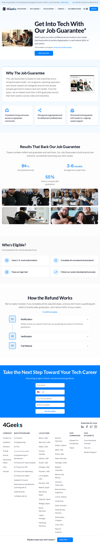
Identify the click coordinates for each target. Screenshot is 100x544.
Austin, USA (43, 463)
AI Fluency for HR (20, 467)
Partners (6, 447)
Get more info (44, 53)
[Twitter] (91, 426)
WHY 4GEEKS (34, 9)
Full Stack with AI (20, 496)
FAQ (4, 467)
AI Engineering (19, 442)
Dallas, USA (43, 447)
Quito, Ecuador (61, 505)
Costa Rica (59, 501)
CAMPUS (61, 9)
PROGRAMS (21, 9)
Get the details (50, 411)
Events (5, 455)
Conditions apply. (50, 312)
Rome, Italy (59, 454)
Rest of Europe (60, 458)
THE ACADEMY (48, 9)
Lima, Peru (59, 525)
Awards (6, 471)
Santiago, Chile (61, 463)
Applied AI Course (21, 480)
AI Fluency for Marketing (23, 471)
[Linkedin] (82, 426)
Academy (6, 442)
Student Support (90, 452)
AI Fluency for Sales (21, 476)
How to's (87, 448)
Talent (72, 448)
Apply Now (63, 540)
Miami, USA (43, 438)
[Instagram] (95, 426)
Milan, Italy (59, 450)
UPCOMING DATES (74, 9)
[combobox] (50, 405)
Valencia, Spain (44, 499)
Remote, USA (44, 483)
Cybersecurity (19, 492)
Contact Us (7, 438)
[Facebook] (86, 426)
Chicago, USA (44, 467)
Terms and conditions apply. (63, 47)
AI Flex (16, 447)
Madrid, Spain (44, 487)
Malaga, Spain (44, 503)
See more (63, 2)
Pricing (5, 451)
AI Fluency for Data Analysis (24, 463)
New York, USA (44, 442)
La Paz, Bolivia (60, 497)
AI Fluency (18, 438)
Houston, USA (44, 471)
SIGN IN (93, 9)
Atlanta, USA (44, 458)
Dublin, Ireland (60, 445)
